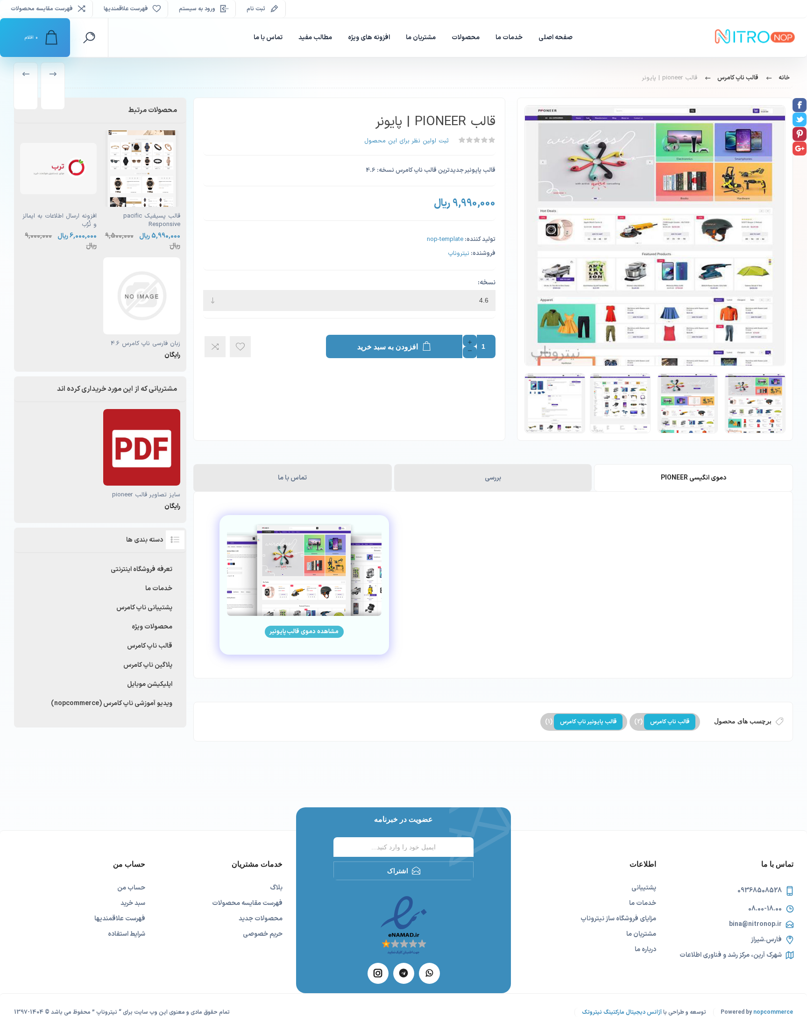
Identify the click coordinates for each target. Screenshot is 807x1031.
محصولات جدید (261, 919)
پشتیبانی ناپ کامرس (144, 608)
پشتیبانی (643, 888)
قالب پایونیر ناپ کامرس (588, 722)
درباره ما (645, 949)
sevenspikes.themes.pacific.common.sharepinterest (800, 134)
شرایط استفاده (126, 934)
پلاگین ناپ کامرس (147, 665)
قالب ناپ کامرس (669, 722)
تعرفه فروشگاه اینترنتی (141, 569)
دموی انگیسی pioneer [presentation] (693, 478)
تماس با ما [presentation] (292, 478)
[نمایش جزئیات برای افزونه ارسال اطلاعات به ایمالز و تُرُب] (58, 190)
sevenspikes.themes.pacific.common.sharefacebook (800, 105)
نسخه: (487, 283)
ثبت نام (256, 9)
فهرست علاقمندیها (119, 919)
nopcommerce (773, 1012)
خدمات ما (158, 588)
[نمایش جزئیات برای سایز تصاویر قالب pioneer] (141, 460)
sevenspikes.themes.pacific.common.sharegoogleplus (800, 148)
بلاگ (276, 888)
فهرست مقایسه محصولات (41, 9)
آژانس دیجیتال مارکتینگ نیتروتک (622, 1012)
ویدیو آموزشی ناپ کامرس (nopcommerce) (111, 703)
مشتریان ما (641, 934)
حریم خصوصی (263, 934)
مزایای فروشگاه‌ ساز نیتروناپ (618, 919)
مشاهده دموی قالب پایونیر (304, 631)
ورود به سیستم (197, 9)
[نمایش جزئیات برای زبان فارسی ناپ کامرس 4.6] (141, 308)
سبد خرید (132, 903)
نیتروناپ (458, 253)
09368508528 (759, 891)
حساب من (131, 888)
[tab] (693, 478)
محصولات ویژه (152, 627)
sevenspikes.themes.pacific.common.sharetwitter (800, 120)
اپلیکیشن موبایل (149, 684)
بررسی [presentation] (493, 478)
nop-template (445, 239)
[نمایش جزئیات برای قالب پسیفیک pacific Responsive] (141, 190)
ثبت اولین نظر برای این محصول (406, 141)
